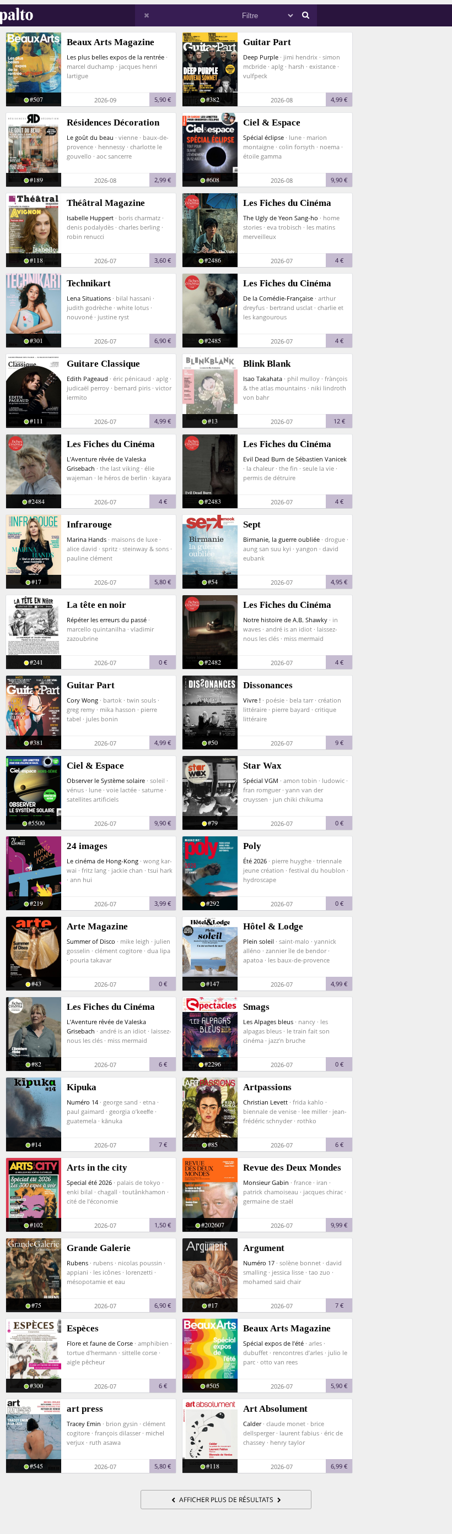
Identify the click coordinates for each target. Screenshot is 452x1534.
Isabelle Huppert (90, 218)
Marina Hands (86, 539)
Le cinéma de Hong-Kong (102, 861)
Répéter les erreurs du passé (107, 620)
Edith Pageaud (87, 378)
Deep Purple (260, 57)
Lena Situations (89, 298)
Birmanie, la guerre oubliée (281, 539)
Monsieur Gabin (266, 1182)
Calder (252, 1423)
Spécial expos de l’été (273, 1343)
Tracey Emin (84, 1423)
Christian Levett (265, 1102)
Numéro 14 (82, 1102)
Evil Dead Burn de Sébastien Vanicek (295, 459)
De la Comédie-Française (278, 298)
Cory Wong (82, 700)
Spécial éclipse (263, 137)
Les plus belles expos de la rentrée (115, 57)
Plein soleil (258, 941)
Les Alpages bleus (268, 1022)
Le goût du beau (90, 137)
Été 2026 (255, 861)
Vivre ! (252, 700)
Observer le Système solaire (106, 780)
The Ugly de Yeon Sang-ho (280, 218)
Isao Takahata (262, 378)
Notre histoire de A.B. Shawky (285, 620)
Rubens (77, 1263)
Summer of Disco (91, 941)
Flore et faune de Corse (100, 1343)
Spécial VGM (260, 780)
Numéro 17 (259, 1263)
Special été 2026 (89, 1182)
